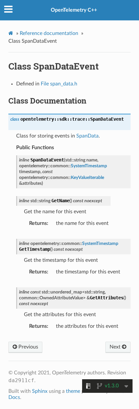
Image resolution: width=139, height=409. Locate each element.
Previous (27, 346)
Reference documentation (49, 33)
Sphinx (40, 391)
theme (73, 391)
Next (116, 346)
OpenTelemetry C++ (74, 10)
